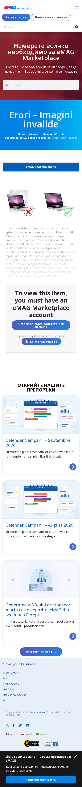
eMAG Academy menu (41, 167)
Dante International (36, 712)
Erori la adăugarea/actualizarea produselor (34, 135)
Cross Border (10, 673)
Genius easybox (11, 684)
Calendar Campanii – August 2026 (39, 525)
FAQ (5, 700)
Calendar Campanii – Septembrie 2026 (38, 442)
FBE (5, 678)
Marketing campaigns (14, 695)
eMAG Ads (8, 689)
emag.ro (13, 734)
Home (21, 134)
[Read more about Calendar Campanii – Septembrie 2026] (72, 466)
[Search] (76, 27)
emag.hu (44, 734)
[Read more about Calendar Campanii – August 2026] (72, 546)
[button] (77, 8)
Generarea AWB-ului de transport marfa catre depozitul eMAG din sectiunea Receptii (39, 610)
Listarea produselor (40, 134)
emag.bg (28, 734)
